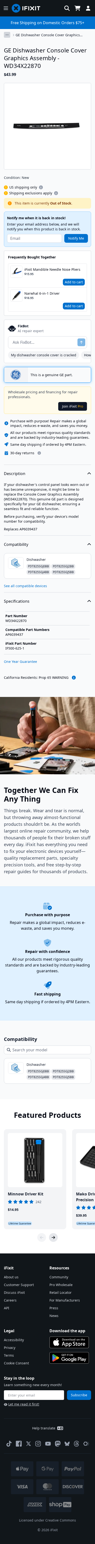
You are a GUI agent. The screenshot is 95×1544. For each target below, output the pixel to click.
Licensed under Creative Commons (47, 1520)
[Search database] (67, 8)
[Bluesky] (67, 1443)
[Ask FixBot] (81, 342)
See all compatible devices (25, 586)
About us (11, 1277)
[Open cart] (77, 8)
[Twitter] (28, 1444)
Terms (9, 1355)
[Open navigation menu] (6, 8)
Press (53, 1308)
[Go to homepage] (28, 8)
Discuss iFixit (14, 1292)
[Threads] (76, 1444)
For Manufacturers (64, 1300)
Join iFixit (72, 406)
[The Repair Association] (86, 1444)
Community (58, 1277)
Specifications (16, 601)
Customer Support (19, 1284)
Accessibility (14, 1340)
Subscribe (79, 1395)
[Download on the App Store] (69, 1342)
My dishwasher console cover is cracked (43, 355)
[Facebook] (19, 1444)
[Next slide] (53, 1237)
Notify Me (76, 238)
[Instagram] (38, 1444)
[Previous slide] (41, 1237)
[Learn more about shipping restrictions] (41, 187)
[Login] (88, 8)
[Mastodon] (58, 1444)
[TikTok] (9, 1444)
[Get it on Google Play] (69, 1358)
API (6, 1308)
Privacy (9, 1347)
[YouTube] (48, 1444)
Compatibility (16, 544)
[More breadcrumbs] (7, 35)
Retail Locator (60, 1292)
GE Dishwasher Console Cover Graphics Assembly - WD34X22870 (48, 35)
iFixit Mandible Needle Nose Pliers (52, 269)
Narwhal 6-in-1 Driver (42, 293)
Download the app (67, 1330)
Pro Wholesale (61, 1284)
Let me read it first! (23, 1404)
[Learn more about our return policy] (39, 453)
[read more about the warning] (73, 677)
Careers (10, 1300)
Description (14, 473)
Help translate (43, 1428)
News (53, 1315)
